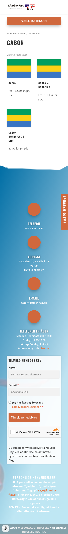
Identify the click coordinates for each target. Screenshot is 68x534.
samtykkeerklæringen (26, 406)
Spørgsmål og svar (64, 209)
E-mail (14, 385)
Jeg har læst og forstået (27, 404)
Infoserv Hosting (34, 531)
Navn (13, 367)
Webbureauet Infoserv (33, 527)
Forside (10, 33)
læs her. (46, 348)
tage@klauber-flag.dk (34, 302)
